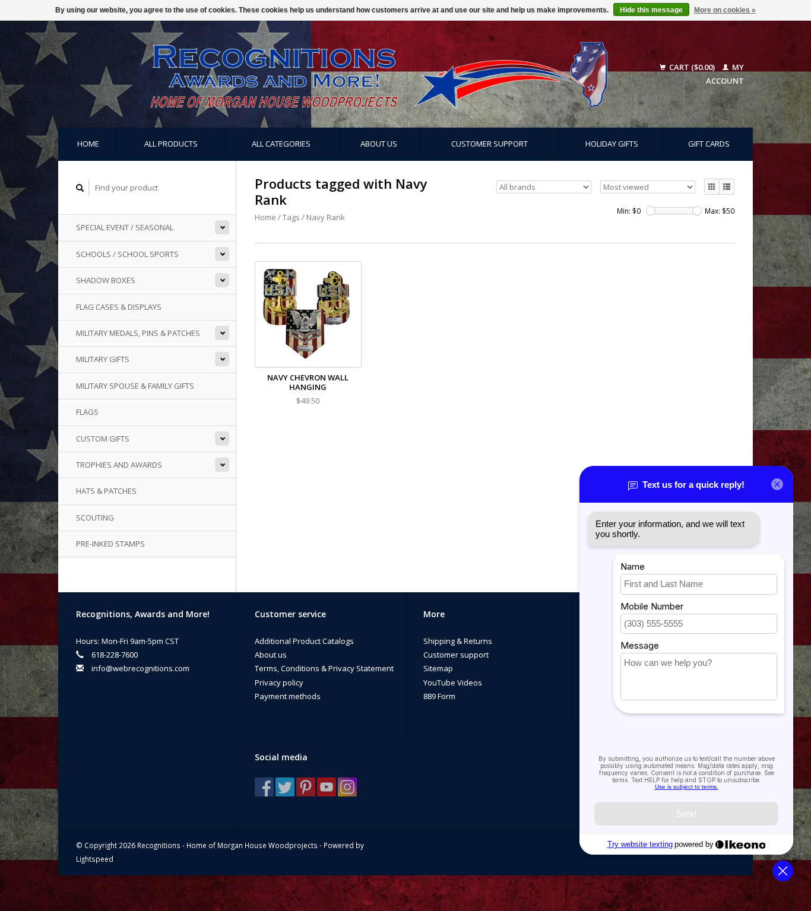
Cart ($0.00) (692, 67)
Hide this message (651, 10)
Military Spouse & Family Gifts (135, 385)
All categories (281, 143)
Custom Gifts (102, 438)
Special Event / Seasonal (124, 227)
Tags (291, 217)
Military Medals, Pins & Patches (138, 333)
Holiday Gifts (611, 143)
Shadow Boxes (105, 280)
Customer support (489, 143)
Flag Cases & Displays (118, 306)
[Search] (80, 187)
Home (88, 143)
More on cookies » (725, 10)
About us (378, 143)
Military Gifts (102, 359)
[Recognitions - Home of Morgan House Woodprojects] (352, 74)
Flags (87, 412)
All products (171, 143)
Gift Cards (709, 143)
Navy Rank (325, 217)
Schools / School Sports (127, 254)
